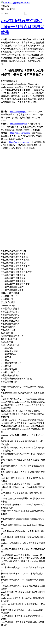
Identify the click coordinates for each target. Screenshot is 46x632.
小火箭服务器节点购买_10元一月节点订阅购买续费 (22, 27)
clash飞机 (26, 3)
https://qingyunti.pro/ (18, 111)
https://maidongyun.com (20, 133)
